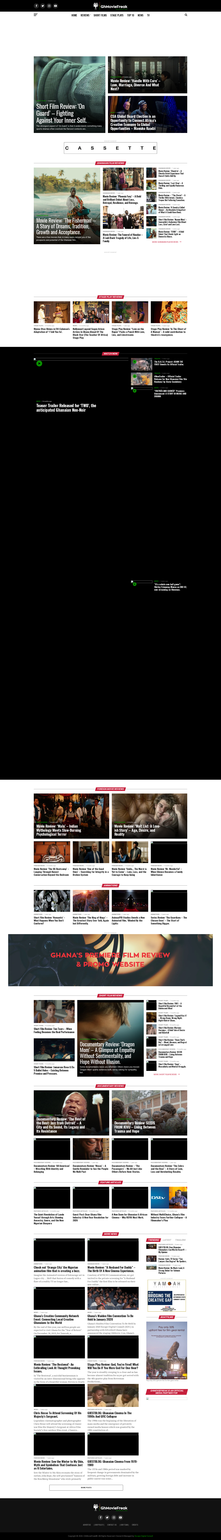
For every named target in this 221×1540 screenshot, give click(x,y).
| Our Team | (124, 1524)
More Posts (86, 1488)
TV (148, 15)
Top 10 (130, 15)
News (140, 15)
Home (74, 15)
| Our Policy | (99, 1524)
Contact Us (112, 1524)
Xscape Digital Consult (144, 1536)
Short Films (100, 15)
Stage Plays (116, 15)
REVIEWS (85, 15)
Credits (135, 1524)
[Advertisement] (110, 37)
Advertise (87, 1524)
